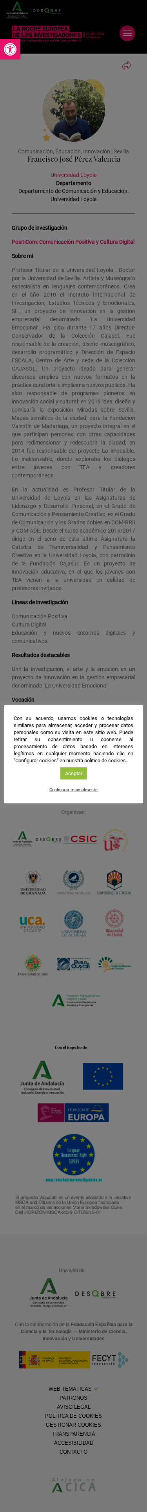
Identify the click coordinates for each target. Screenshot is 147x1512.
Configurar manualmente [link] (73, 789)
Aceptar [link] (73, 773)
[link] (10, 49)
